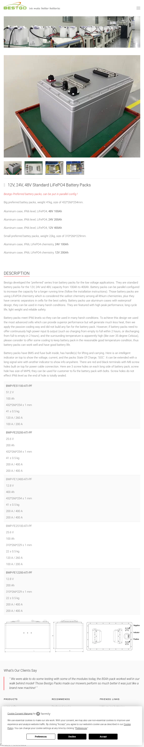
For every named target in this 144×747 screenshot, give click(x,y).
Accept (103, 736)
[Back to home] (32, 8)
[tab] (13, 168)
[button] (138, 8)
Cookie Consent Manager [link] (20, 713)
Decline (72, 736)
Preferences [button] (81, 728)
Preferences (41, 736)
